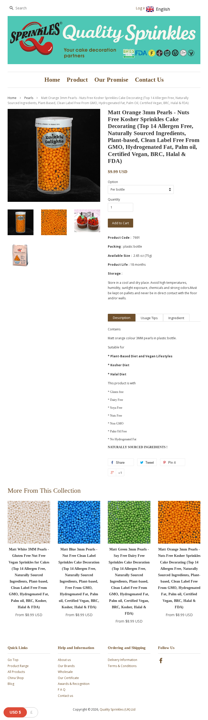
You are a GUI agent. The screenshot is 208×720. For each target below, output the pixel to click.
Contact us (65, 696)
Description (121, 317)
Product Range (18, 666)
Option (113, 182)
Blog (11, 684)
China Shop (16, 678)
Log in (141, 8)
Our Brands (66, 666)
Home (52, 79)
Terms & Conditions (122, 666)
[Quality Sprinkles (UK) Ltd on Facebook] (161, 661)
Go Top (13, 660)
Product (77, 79)
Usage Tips (149, 318)
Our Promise (111, 79)
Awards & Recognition (74, 684)
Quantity (114, 199)
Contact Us (149, 79)
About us (64, 660)
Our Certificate (68, 678)
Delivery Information (122, 660)
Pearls (28, 98)
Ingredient (176, 318)
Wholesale (65, 672)
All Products (16, 672)
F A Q (61, 689)
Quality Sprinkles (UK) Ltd (117, 709)
